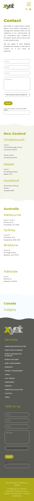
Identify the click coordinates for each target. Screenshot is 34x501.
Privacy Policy (21, 491)
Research (9, 367)
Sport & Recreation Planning (13, 355)
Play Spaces (10, 378)
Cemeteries (9, 382)
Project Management (14, 371)
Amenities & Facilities (14, 389)
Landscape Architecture (15, 346)
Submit (8, 103)
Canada (17, 485)
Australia (23, 483)
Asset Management (13, 363)
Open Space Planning (14, 350)
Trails (7, 374)
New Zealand (11, 483)
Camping (8, 386)
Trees (7, 397)
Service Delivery (12, 359)
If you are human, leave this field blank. (15, 109)
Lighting (8, 393)
